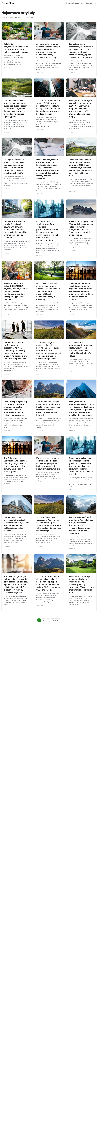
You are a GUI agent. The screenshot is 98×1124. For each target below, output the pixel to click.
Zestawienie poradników (75, 3)
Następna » (55, 620)
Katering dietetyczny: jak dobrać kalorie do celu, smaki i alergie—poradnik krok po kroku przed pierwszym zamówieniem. (48, 463)
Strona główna (91, 3)
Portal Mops (8, 3)
